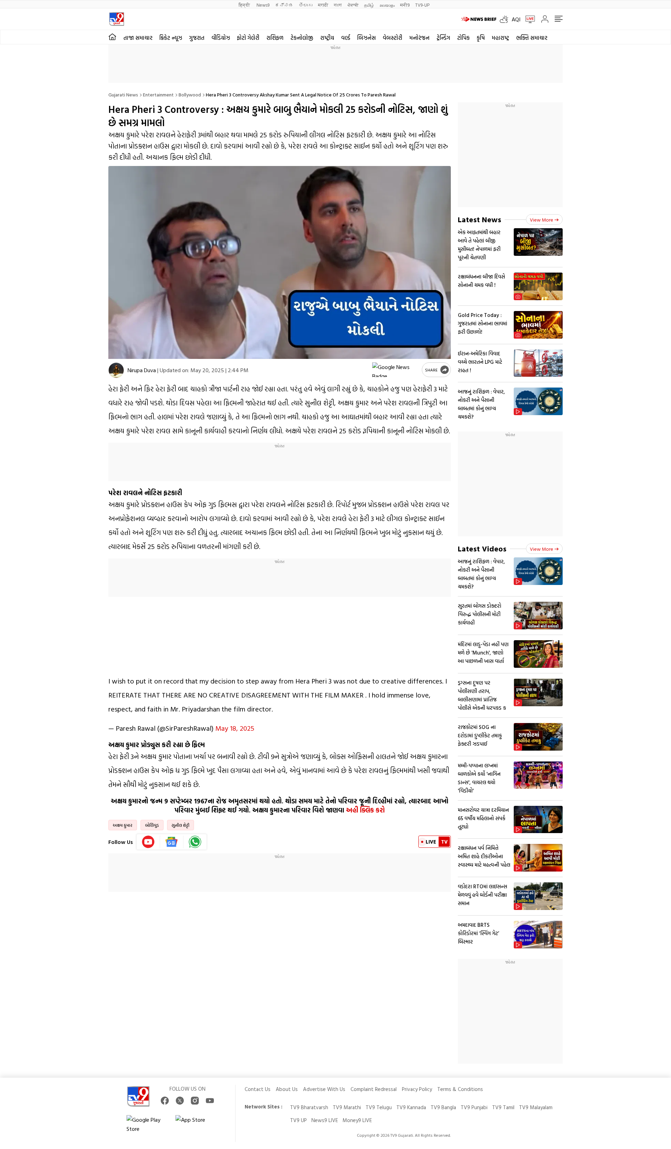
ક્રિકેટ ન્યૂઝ (170, 38)
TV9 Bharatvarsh (309, 1107)
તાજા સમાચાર (137, 38)
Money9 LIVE (357, 1120)
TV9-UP (422, 4)
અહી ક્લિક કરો (365, 810)
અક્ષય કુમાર (122, 825)
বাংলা (338, 4)
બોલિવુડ (152, 825)
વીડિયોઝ (220, 38)
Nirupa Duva (142, 370)
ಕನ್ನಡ (284, 4)
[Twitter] (180, 1101)
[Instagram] (195, 1101)
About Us (287, 1089)
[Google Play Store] (147, 1124)
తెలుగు (305, 4)
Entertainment (158, 94)
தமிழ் (369, 4)
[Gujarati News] (116, 19)
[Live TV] (527, 19)
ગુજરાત (196, 38)
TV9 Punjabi (474, 1107)
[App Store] (196, 1124)
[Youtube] (148, 842)
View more (541, 219)
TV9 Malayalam (536, 1107)
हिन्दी (245, 4)
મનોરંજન (419, 38)
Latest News (479, 219)
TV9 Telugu (379, 1107)
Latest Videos (482, 548)
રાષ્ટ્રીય (327, 38)
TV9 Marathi (347, 1107)
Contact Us (257, 1089)
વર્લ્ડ (345, 38)
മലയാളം (387, 4)
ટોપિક (463, 38)
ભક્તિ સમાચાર (531, 38)
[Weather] (506, 19)
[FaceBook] (165, 1101)
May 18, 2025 (234, 728)
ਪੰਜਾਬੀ (353, 4)
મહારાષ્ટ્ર (500, 38)
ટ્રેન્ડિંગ (443, 38)
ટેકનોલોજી (301, 38)
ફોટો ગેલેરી (248, 38)
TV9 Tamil (503, 1107)
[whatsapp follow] (195, 842)
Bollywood (190, 94)
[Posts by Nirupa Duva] (116, 370)
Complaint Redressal (374, 1089)
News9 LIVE (324, 1120)
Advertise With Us (324, 1089)
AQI (516, 19)
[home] (112, 37)
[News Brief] (478, 19)
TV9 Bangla (443, 1107)
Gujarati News (123, 94)
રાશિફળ (274, 38)
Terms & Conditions (460, 1089)
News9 (263, 4)
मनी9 (405, 4)
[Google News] (171, 842)
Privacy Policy (417, 1089)
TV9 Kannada (411, 1107)
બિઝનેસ (366, 38)
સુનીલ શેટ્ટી (180, 825)
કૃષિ (481, 38)
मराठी (323, 4)
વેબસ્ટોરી (392, 38)
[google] (395, 369)
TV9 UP (298, 1120)
